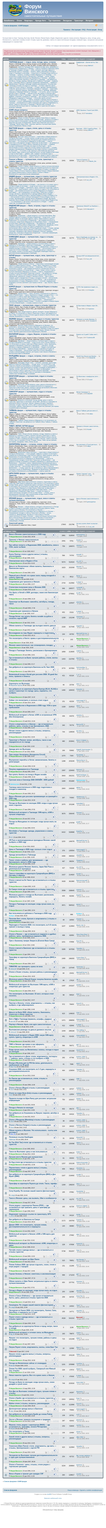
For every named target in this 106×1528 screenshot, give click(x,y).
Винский (79, 1317)
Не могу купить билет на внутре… (87, 523)
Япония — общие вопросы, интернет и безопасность (35, 506)
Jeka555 (79, 855)
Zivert (12, 1089)
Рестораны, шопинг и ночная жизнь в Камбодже (24, 251)
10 (52, 558)
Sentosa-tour (14, 784)
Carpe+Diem (80, 957)
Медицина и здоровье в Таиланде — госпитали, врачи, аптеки (30, 98)
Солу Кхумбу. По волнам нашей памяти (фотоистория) (32, 1191)
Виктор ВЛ (79, 724)
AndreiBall (79, 803)
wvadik (78, 1174)
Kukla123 (79, 1243)
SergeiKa (79, 1446)
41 (55, 541)
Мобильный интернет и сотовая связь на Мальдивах (31, 1332)
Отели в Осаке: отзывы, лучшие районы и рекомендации (33, 972)
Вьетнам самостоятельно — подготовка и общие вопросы (37, 136)
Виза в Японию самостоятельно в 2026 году (27, 534)
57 (55, 536)
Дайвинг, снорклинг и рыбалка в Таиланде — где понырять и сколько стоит (33, 96)
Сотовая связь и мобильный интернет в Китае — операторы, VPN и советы (32, 266)
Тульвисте (93, 321)
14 (52, 551)
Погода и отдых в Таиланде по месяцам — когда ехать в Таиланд (32, 72)
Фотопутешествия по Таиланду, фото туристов (31, 106)
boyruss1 (79, 769)
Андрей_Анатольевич (83, 749)
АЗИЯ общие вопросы (18, 110)
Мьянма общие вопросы (26, 325)
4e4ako (78, 1099)
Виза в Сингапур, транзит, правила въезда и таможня (34, 403)
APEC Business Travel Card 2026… (87, 110)
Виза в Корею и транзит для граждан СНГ (26, 1474)
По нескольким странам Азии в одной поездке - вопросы (32, 119)
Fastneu (79, 1220)
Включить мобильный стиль (53, 1498)
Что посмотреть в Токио (19, 1431)
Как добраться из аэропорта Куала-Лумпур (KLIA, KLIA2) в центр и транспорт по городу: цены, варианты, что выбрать (33, 691)
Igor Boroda (80, 1259)
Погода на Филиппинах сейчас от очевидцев (27, 1363)
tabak (78, 1338)
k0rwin (78, 1432)
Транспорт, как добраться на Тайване (28, 422)
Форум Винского (36, 9)
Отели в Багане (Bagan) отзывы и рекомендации (29, 1088)
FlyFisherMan (80, 667)
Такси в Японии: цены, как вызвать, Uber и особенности (32, 1198)
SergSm (91, 290)
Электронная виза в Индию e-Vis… (87, 177)
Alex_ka (13, 1134)
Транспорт (78, 21)
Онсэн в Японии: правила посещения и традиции (29, 1419)
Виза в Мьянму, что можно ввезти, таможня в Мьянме (32, 327)
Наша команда (73, 1490)
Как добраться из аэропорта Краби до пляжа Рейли (30, 1414)
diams (78, 706)
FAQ (83, 30)
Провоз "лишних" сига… (84, 474)
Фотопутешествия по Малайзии (19, 353)
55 (57, 584)
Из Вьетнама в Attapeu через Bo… (87, 305)
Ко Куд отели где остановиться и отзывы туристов (30, 1162)
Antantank (79, 616)
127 (51, 837)
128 (54, 837)
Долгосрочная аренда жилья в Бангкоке (26, 1409)
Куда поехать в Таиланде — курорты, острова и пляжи (33, 73)
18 (55, 589)
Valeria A (90, 65)
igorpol (78, 904)
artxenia (78, 602)
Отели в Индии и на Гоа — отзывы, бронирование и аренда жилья (33, 197)
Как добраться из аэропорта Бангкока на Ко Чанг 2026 (31, 667)
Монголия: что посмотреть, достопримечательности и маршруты (30, 386)
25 (52, 622)
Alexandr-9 (90, 209)
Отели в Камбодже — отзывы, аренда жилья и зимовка (34, 250)
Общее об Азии (23, 118)
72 (52, 818)
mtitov (91, 414)
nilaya (89, 446)
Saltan (78, 1354)
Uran (78, 1012)
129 (57, 837)
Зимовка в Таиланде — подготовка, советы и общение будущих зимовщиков (33, 89)
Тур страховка (54, 21)
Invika (78, 1152)
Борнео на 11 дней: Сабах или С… (87, 334)
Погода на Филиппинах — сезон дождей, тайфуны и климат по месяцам (32, 454)
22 (52, 599)
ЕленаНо (79, 689)
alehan (78, 787)
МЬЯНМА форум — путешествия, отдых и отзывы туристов (34, 319)
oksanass (79, 1168)
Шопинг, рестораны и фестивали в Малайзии (41, 352)
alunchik (13, 1021)
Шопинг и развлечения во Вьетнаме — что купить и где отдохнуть (33, 149)
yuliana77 (90, 130)
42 (57, 541)
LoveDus (79, 1363)
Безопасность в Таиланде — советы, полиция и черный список (30, 99)
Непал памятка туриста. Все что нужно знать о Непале (31, 1375)
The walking (80, 1030)
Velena (78, 1143)
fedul (77, 994)
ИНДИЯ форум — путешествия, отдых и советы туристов (33, 176)
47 (57, 630)
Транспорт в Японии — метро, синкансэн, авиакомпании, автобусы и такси (30, 513)
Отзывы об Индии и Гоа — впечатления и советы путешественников (33, 196)
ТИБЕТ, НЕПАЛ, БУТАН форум (21, 426)
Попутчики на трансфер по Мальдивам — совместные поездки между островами (30, 372)
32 (55, 572)
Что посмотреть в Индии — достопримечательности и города (34, 189)
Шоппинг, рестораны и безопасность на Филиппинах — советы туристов (32, 470)
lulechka (79, 658)
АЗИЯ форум (23, 26)
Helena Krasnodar (82, 1162)
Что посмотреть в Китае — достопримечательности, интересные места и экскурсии (32, 268)
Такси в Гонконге (82, 159)
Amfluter (79, 1088)
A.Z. (11, 837)
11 (55, 558)
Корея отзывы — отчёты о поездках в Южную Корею (41, 301)
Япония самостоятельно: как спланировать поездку (31, 645)
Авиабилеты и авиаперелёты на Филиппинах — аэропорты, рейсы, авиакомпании (33, 462)
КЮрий (12, 1428)
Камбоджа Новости (48, 251)
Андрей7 (79, 626)
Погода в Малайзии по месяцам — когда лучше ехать (26, 342)
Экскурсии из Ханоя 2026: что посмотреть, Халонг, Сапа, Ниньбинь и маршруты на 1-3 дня (32, 1311)
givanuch (79, 1420)
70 (52, 891)
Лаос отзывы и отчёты (20, 315)
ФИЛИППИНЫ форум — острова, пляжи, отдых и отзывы (33, 444)
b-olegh (78, 582)
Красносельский (81, 880)
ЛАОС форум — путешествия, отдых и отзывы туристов (32, 305)
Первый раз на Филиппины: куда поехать (22, 455)
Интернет (89, 21)
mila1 (12, 1411)
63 (52, 1471)
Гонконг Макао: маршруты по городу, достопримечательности (30, 168)
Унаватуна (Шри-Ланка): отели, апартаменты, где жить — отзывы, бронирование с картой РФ (32, 1447)
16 (57, 551)
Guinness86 (91, 337)
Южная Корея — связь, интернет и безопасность (34, 293)
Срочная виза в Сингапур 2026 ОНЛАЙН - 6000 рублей (31, 780)
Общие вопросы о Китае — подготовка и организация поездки (38, 264)
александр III (80, 700)
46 (55, 630)
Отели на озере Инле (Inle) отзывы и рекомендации (30, 1093)
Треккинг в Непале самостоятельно (24, 540)
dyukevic (79, 1465)
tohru (78, 684)
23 (55, 599)
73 (55, 818)
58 (57, 536)
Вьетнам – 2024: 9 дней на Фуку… (87, 128)
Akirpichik (92, 358)
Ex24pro (12, 915)
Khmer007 (79, 1137)
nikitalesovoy (80, 797)
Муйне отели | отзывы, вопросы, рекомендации (29, 1403)
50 (57, 963)
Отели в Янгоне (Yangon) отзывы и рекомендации (30, 1125)
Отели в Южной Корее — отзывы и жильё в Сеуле (26, 303)
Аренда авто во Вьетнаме (20, 749)
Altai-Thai (13, 1066)
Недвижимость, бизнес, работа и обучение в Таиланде (33, 103)
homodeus (89, 113)
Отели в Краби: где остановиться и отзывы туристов (31, 1398)
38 (57, 655)
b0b (77, 1108)
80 (57, 910)
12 (57, 558)
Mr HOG (79, 731)
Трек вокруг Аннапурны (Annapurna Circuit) (27, 755)
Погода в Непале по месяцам (21, 1108)
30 (57, 697)
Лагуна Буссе (80, 760)
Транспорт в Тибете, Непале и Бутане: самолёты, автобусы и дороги (32, 436)
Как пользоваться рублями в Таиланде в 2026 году (30, 913)
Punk (78, 1398)
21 (55, 756)
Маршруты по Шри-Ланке (28, 488)
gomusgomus (91, 502)
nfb (77, 979)
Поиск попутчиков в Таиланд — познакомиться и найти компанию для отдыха (33, 102)
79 (57, 777)
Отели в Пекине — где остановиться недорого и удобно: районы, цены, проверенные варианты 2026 (32, 935)
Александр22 (80, 849)
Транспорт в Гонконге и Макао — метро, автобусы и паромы (34, 168)
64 (52, 954)
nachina (78, 1425)
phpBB (49, 1494)
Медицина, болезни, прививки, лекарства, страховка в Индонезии (31, 232)
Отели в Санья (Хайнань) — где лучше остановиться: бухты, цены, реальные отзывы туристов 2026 (31, 1297)
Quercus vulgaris (81, 1206)
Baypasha (79, 1391)
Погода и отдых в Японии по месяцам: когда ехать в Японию (34, 507)
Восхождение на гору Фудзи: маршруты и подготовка (31, 633)
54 (55, 584)
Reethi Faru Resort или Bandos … (87, 356)
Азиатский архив (16, 523)
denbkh (78, 985)
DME (78, 1079)
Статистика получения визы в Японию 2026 (27, 587)
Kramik (89, 429)
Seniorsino (79, 967)
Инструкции (76, 30)
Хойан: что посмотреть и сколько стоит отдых (28, 700)
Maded (78, 1369)
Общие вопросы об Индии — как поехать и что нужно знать (37, 184)
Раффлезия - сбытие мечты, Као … (88, 62)
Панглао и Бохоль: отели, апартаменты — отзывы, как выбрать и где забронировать (32, 1004)
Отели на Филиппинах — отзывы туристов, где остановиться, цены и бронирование (33, 467)
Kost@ (78, 874)
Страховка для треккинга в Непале (23, 611)
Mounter (79, 566)
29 (57, 664)
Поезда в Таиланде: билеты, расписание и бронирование (33, 650)
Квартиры (28, 21)
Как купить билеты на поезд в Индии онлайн (28, 774)
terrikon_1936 (80, 1056)
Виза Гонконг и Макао (45, 171)
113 (51, 1256)
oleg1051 (79, 1310)
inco (77, 1265)
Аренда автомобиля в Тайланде (22, 855)
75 (55, 671)
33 (57, 572)
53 (52, 584)
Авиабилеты (9, 21)
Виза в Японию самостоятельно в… (88, 498)
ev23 (78, 1414)
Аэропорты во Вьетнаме (19, 684)
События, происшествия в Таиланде (21, 89)
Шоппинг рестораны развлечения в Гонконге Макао (34, 171)
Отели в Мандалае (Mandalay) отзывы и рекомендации (32, 1120)
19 (57, 589)
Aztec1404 (79, 1382)
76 (57, 671)
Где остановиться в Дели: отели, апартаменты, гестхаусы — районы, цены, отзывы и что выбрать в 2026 (33, 1057)
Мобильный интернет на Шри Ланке (24, 1259)
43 (55, 1222)
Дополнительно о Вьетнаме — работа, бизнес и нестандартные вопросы (33, 157)
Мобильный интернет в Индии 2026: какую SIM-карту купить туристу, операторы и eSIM (31, 1036)
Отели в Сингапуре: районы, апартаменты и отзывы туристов (31, 405)
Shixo (78, 1184)
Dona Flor (79, 1296)
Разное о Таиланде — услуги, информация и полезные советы (33, 100)
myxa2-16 (79, 1050)
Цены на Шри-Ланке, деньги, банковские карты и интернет (34, 484)
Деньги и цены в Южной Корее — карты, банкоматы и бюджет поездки (33, 294)
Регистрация (92, 30)
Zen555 (78, 1474)
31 (52, 572)
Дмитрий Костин (81, 633)
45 (52, 630)
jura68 (78, 822)
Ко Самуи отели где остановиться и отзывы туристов (31, 889)
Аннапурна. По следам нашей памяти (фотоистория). (31, 1305)
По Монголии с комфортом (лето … (88, 376)
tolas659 (89, 393)
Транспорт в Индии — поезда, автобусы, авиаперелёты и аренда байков (32, 193)
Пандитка (79, 860)
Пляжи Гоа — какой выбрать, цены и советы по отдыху (28, 189)
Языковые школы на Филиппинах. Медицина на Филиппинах (29, 469)
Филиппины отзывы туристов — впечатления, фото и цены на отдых (33, 465)
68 (55, 886)
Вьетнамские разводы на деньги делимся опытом (30, 1030)
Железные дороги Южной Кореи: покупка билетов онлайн (33, 979)
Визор (78, 576)
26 (55, 622)
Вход (100, 30)
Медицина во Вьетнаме (33, 149)
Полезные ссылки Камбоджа (21, 1137)
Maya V (78, 1347)
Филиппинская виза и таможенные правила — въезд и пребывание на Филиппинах (33, 463)
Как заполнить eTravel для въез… (87, 444)
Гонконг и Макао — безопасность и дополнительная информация (29, 173)
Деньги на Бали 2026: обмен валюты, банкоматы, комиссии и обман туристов (29, 1013)
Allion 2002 (79, 1437)
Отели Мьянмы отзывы (27, 330)
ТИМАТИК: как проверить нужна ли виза (26, 966)
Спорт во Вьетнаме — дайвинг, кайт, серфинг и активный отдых (31, 153)
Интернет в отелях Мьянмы (85, 319)
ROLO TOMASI (81, 740)
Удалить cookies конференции (91, 1490)
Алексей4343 (80, 1035)
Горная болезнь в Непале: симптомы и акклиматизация (32, 1274)
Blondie (12, 1365)
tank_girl (92, 238)
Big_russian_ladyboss (83, 1455)
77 (52, 777)
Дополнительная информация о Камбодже (23, 253)
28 (55, 664)
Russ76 (78, 941)
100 (51, 563)
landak (78, 1214)
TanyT (78, 1305)
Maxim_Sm (92, 161)
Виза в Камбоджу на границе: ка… (87, 237)
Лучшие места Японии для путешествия (26, 1157)
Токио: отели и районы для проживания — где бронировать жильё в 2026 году (28, 861)
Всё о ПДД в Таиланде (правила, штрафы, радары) (30, 1019)
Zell (90, 475)
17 (52, 589)
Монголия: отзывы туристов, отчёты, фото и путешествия (33, 388)
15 (55, 551)
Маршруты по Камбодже (17, 245)
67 (52, 886)
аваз (77, 1234)
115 (57, 1256)
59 (57, 793)
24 (57, 599)
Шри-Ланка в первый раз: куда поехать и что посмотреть (35, 483)
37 (55, 655)
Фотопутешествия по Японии (33, 517)
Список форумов (10, 26)
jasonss (91, 309)
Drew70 (78, 1003)
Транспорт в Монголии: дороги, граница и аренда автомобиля (29, 387)
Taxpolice (79, 948)
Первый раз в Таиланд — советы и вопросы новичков (36, 68)
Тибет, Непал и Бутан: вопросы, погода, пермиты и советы (37, 434)
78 (55, 777)
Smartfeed (96, 25)
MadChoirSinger (81, 775)
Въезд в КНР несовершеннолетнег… (88, 256)
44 (57, 1222)
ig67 (77, 1044)
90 (57, 857)
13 (55, 613)
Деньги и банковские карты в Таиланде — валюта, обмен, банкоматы (31, 70)
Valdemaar (12, 1139)
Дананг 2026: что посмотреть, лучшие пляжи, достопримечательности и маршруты (28, 1226)
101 (54, 563)
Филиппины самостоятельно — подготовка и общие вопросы (38, 452)
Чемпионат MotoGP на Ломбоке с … (88, 206)
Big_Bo (12, 1334)
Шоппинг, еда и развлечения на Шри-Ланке (34, 494)
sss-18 (78, 1157)
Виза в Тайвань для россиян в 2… (87, 410)
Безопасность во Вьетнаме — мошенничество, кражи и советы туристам (33, 155)
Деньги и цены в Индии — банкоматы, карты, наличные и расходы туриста (33, 187)
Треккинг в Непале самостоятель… (88, 426)
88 (52, 857)
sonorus (79, 889)
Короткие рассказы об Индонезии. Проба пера (24, 122)
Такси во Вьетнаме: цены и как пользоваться (28, 1152)
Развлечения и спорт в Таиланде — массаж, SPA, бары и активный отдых (33, 95)
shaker (78, 1333)
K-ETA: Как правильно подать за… (87, 287)
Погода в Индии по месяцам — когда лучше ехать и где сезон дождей (32, 186)
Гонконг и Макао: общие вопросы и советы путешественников (38, 166)
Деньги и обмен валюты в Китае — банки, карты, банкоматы (29, 265)
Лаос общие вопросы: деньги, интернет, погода (33, 312)
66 (57, 954)
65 (55, 954)
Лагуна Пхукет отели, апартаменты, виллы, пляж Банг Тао (33, 1347)
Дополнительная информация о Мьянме (33, 331)
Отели (19, 21)
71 (55, 891)
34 (57, 784)
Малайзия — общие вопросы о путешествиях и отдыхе (36, 341)
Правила (66, 30)
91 (57, 1323)
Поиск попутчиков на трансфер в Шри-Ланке (31, 495)
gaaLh (78, 1063)
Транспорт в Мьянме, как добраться (37, 327)
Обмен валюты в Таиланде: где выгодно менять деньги (32, 626)
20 (52, 756)
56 (52, 536)
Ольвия (78, 919)
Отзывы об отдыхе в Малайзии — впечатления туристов (31, 349)
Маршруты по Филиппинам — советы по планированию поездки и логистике (31, 459)
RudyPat (79, 831)
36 (52, 655)
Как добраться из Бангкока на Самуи (24, 1219)
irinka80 (78, 554)
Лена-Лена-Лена (81, 934)
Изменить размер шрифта (100, 25)
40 (52, 541)
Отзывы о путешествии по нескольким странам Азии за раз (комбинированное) (33, 120)
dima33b (79, 1291)
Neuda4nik (79, 755)
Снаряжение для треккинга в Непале (24, 582)
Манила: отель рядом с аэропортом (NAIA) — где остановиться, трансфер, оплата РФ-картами (29, 1426)
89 (55, 857)
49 (55, 963)
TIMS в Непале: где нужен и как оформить (26, 1044)
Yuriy (78, 1250)
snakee (78, 651)
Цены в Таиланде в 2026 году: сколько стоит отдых (30, 849)
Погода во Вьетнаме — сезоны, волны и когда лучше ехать (28, 138)
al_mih (78, 593)
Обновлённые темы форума (53, 1510)
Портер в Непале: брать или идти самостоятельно (30, 1024)
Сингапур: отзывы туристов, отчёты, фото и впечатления (28, 405)
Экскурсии (67, 21)
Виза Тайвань (46, 422)
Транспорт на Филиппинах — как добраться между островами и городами (32, 460)
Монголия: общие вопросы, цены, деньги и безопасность (36, 384)
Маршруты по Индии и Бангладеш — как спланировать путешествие (31, 191)
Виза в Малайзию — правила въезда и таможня (30, 348)
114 (54, 1256)
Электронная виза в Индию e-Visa (23, 561)
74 (52, 671)
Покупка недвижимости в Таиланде (24, 769)
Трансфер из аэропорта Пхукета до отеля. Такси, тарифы (33, 1183)
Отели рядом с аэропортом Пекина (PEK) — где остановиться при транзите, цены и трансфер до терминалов (29, 1207)
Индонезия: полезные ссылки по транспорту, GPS (30, 1214)
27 (57, 622)
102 (57, 563)
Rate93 (78, 895)
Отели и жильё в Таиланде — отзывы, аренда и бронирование (35, 87)
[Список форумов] (13, 10)
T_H (77, 674)
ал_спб (89, 180)
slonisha (79, 545)
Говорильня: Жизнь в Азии (22, 125)
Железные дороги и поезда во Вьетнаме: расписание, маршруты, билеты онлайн (31, 896)
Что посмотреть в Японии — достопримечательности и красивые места (26, 510)
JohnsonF (13, 969)
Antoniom (79, 1281)
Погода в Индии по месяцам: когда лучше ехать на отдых (33, 1290)
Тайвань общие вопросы (26, 420)
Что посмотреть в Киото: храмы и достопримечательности (34, 638)
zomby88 (79, 587)
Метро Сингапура (82, 392)
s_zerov (11, 1216)
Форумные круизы (16, 685)
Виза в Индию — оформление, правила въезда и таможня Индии (31, 194)
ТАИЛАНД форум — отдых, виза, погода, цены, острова (32, 62)
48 (52, 963)
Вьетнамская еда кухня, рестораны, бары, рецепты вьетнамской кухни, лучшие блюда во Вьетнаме (34, 151)
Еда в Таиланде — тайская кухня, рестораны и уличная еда (34, 93)
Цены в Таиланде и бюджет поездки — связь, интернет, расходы (34, 69)
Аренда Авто (40, 21)
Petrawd (79, 812)
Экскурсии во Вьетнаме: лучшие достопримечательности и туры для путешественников (33, 1456)
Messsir (78, 1225)
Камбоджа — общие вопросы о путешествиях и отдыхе (36, 243)
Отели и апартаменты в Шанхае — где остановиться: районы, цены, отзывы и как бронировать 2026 (31, 725)
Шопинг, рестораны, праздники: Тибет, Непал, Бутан (33, 440)
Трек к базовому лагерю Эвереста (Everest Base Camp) (31, 941)
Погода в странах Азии (36, 118)
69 (57, 886)
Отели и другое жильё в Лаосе (39, 315)
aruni (90, 379)
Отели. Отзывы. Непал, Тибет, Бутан (38, 440)
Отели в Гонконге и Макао (28, 171)
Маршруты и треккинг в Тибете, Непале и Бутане (25, 435)
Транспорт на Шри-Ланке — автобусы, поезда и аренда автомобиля (32, 488)
